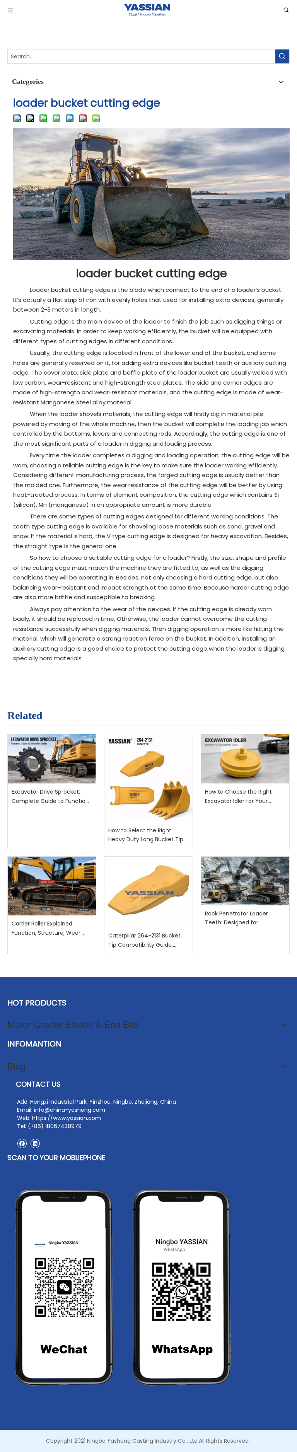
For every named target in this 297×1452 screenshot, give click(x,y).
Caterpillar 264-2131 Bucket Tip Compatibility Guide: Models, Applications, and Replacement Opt (144, 941)
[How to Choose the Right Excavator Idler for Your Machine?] (245, 759)
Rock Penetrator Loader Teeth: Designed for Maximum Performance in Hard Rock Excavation (240, 919)
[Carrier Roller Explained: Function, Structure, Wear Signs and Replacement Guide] (52, 886)
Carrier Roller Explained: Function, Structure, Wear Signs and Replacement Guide (46, 929)
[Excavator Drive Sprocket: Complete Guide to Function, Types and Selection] (52, 759)
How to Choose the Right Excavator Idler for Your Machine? (238, 797)
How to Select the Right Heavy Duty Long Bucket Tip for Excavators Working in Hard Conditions (145, 836)
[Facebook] (22, 1143)
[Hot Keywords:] (282, 56)
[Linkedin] (35, 1143)
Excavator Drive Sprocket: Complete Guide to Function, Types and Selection (51, 797)
